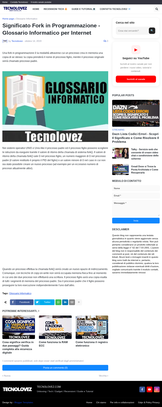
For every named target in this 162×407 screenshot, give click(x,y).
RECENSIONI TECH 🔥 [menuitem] (55, 9)
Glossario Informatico (26, 19)
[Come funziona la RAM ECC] (55, 327)
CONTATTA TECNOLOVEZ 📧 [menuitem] (115, 9)
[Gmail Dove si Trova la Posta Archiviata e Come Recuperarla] (120, 169)
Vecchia (103, 376)
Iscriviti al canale (136, 79)
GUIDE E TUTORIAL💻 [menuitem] (83, 9)
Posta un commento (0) (55, 367)
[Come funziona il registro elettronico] (92, 327)
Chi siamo (101, 402)
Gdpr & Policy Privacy (149, 402)
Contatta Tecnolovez (19, 2)
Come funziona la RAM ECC (53, 344)
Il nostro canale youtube (41, 2)
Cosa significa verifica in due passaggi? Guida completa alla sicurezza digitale (18, 347)
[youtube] (149, 389)
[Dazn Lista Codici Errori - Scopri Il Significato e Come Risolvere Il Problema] (136, 113)
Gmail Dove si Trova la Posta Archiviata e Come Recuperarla (144, 169)
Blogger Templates (23, 402)
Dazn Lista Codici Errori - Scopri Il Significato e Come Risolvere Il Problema (135, 137)
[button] (157, 9)
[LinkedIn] (65, 302)
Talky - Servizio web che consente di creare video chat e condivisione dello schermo (145, 154)
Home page (8, 19)
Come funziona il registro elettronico (92, 344)
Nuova (7, 376)
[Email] (72, 302)
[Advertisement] (55, 192)
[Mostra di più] (79, 302)
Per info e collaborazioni (122, 402)
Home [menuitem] (36, 9)
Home (5, 2)
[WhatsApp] (58, 302)
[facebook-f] (142, 389)
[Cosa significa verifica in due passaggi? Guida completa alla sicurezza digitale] (18, 327)
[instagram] (157, 389)
